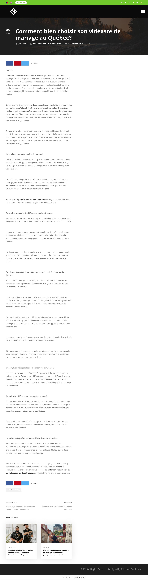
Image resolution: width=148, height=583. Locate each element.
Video (35, 44)
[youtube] (137, 2)
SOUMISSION (21, 3)
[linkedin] (129, 2)
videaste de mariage (76, 44)
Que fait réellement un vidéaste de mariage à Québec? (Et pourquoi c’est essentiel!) (56, 552)
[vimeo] (133, 2)
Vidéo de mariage (45, 44)
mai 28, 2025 (11, 547)
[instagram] (141, 2)
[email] (121, 2)
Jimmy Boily (23, 44)
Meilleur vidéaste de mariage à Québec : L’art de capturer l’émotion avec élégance (20, 552)
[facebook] (125, 2)
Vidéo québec (57, 44)
